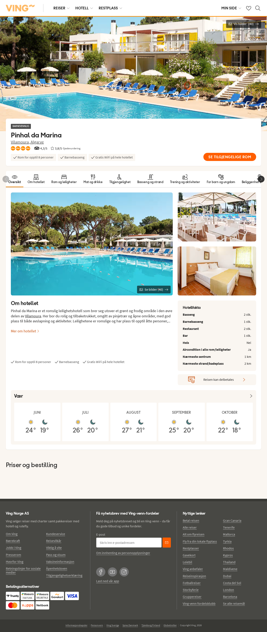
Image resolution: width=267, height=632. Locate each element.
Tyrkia (227, 541)
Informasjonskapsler (76, 625)
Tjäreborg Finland (150, 625)
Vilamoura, (21, 141)
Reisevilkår (53, 541)
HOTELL (82, 8)
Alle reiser (190, 527)
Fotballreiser (192, 583)
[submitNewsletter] (166, 543)
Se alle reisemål (234, 603)
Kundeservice (55, 534)
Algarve (37, 141)
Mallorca (229, 534)
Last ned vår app (107, 581)
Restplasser (191, 548)
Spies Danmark (130, 625)
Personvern (97, 625)
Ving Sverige (112, 625)
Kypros (228, 555)
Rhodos (228, 548)
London (228, 590)
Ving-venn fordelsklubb (199, 603)
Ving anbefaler (193, 569)
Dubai (227, 576)
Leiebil (187, 562)
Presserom (13, 555)
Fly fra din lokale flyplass (200, 541)
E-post (100, 534)
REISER (59, 8)
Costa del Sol (232, 583)
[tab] (14, 179)
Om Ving (12, 534)
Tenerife (229, 527)
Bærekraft (13, 541)
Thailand (229, 562)
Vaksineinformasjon (60, 561)
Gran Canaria (232, 520)
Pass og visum (55, 555)
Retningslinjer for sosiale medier (23, 570)
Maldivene (230, 569)
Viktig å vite (54, 547)
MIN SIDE (229, 8)
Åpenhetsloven (56, 568)
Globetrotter (170, 625)
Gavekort (189, 555)
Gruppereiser (192, 596)
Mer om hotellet (23, 331)
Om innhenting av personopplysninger (123, 553)
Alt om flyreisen (193, 534)
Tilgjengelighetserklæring (64, 575)
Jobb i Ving (13, 547)
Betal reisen (191, 520)
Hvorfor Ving (14, 561)
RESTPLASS (108, 8)
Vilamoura (33, 316)
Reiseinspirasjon (194, 576)
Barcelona (230, 596)
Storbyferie (191, 590)
